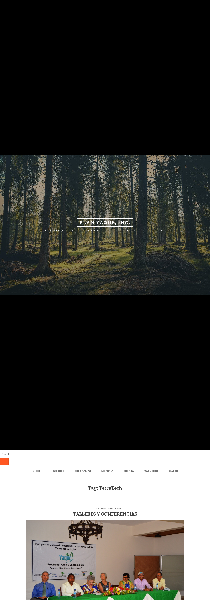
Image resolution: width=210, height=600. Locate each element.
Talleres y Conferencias (105, 514)
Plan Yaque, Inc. (105, 222)
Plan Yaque (114, 508)
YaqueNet (151, 470)
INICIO (36, 470)
